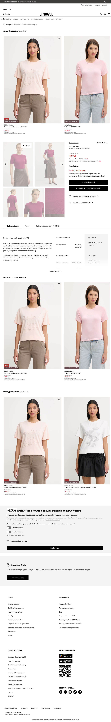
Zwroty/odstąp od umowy (17, 665)
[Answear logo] (46, 14)
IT (17, 714)
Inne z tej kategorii (88, 182)
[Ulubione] (105, 14)
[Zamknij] (105, 1)
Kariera (10, 635)
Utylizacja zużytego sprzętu (69, 628)
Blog (60, 612)
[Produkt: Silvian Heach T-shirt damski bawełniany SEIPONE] (32, 79)
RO (20, 714)
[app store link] (65, 661)
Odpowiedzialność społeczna (18, 624)
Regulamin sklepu (65, 604)
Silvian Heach (73, 143)
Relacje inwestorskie (15, 620)
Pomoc (10, 692)
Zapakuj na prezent (15, 684)
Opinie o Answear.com (16, 608)
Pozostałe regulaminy (66, 608)
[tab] (47, 226)
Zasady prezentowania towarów (70, 624)
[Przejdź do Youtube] (70, 692)
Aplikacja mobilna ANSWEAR (69, 620)
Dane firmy (34, 708)
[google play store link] (65, 656)
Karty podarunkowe (15, 681)
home (5, 19)
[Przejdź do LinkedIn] (80, 692)
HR (14, 714)
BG (6, 714)
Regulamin (24, 708)
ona (5, 9)
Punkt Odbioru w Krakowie (17, 677)
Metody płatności (14, 661)
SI (21, 714)
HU (16, 714)
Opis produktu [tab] (13, 226)
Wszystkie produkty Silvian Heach (88, 188)
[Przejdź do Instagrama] (65, 692)
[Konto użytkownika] (100, 14)
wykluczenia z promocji (53, 520)
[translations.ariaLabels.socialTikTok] (75, 692)
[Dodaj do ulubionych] (59, 38)
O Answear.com (13, 604)
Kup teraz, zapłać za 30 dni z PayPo (20, 688)
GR (12, 714)
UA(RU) (28, 714)
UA (25, 714)
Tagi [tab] (27, 226)
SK (23, 714)
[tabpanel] (55, 251)
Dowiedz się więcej (17, 578)
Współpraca (12, 616)
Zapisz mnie (55, 548)
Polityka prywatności (10, 708)
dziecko (6, 14)
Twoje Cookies (45, 708)
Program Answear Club (67, 616)
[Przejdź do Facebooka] (60, 692)
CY (8, 714)
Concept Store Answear (16, 673)
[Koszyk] (109, 14)
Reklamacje (12, 669)
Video (28, 146)
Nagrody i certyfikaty (15, 612)
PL (18, 714)
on (10, 9)
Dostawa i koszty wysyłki (17, 657)
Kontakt (11, 696)
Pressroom (11, 631)
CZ (10, 714)
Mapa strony (57, 708)
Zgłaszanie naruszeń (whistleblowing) (21, 628)
